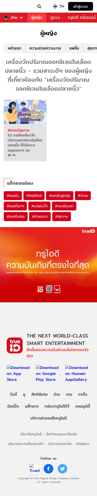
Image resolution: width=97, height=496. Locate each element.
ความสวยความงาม (45, 48)
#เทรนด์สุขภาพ (18, 130)
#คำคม (83, 195)
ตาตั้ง (82, 394)
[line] (35, 469)
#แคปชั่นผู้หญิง (59, 195)
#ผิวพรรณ (40, 216)
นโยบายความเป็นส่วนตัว (26, 443)
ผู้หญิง (36, 17)
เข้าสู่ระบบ (80, 6)
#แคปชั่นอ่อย (16, 216)
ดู (24, 394)
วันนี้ (13, 394)
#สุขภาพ (61, 216)
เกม (69, 394)
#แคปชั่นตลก (64, 206)
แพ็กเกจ (32, 406)
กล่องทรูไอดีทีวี (57, 406)
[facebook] (48, 469)
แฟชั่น (74, 48)
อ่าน (14, 18)
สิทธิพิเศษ (39, 394)
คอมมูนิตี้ (82, 406)
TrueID (14, 6)
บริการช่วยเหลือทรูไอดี (48, 418)
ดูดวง (55, 17)
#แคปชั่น (13, 195)
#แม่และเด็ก (39, 206)
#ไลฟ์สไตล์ (34, 195)
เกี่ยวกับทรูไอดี (31, 434)
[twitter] (62, 469)
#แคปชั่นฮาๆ (15, 206)
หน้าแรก (14, 48)
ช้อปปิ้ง (13, 406)
